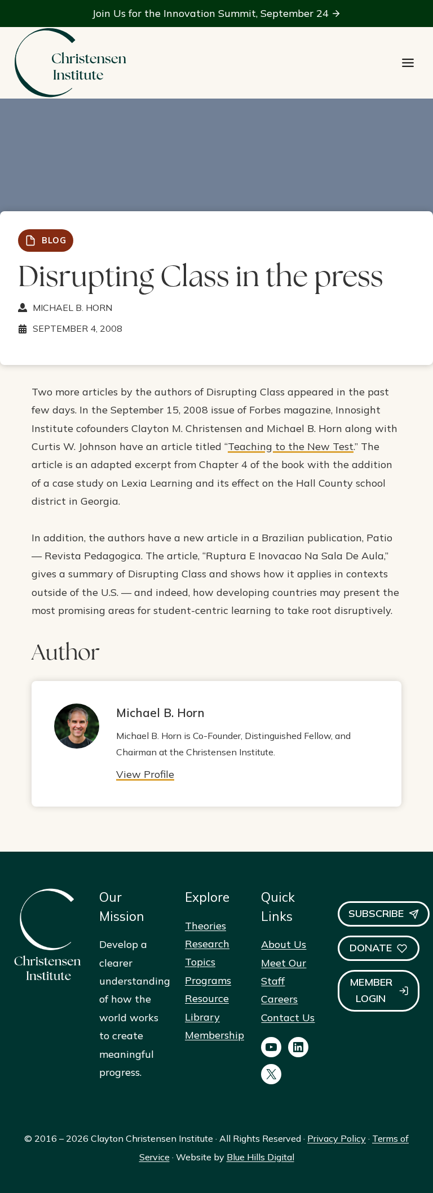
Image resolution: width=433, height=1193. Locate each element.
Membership (214, 1035)
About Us (283, 944)
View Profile (145, 774)
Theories (205, 925)
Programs (208, 980)
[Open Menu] (407, 62)
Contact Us (288, 1017)
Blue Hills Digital (260, 1157)
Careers (279, 998)
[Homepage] (70, 63)
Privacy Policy (336, 1138)
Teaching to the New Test (291, 446)
